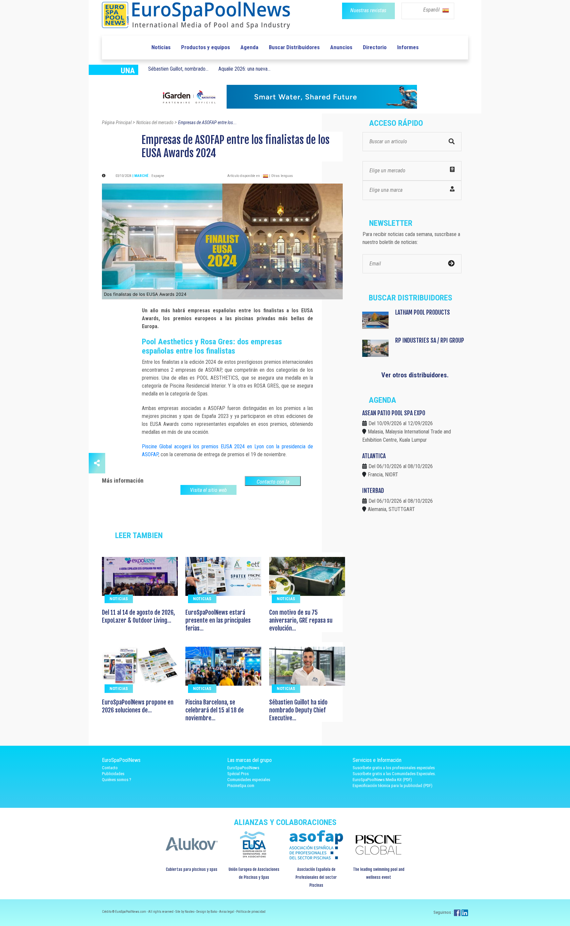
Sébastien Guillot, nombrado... (178, 69)
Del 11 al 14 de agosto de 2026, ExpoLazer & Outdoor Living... (138, 616)
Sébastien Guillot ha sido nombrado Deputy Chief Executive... (298, 710)
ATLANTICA (374, 456)
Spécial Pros (238, 773)
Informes (408, 47)
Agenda (249, 47)
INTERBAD (373, 490)
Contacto (110, 767)
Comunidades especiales (248, 779)
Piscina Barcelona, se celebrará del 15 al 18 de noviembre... (214, 710)
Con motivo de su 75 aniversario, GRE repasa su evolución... (300, 620)
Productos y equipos (205, 47)
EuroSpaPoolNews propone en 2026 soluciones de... (138, 706)
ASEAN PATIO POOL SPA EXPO (393, 413)
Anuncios (341, 47)
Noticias (161, 47)
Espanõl (432, 10)
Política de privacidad (251, 911)
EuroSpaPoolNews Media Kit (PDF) (382, 779)
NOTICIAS (119, 598)
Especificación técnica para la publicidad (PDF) (392, 785)
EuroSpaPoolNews (243, 767)
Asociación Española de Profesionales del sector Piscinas (316, 877)
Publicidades (113, 773)
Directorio (375, 47)
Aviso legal (227, 911)
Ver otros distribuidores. (415, 375)
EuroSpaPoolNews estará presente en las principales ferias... (218, 620)
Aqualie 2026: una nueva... (244, 69)
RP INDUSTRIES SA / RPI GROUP (429, 340)
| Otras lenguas (281, 176)
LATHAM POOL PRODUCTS (422, 312)
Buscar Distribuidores (294, 47)
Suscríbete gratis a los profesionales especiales (394, 767)
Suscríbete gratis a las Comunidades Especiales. (394, 773)
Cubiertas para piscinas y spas (191, 869)
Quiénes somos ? (116, 779)
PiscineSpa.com (240, 785)
